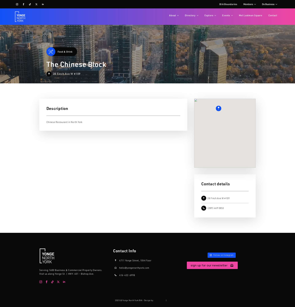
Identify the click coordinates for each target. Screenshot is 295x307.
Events (226, 15)
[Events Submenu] (233, 15)
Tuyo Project (159, 300)
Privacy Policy (173, 300)
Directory (190, 15)
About (172, 15)
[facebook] (23, 4)
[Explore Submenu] (216, 15)
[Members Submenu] (256, 4)
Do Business (268, 4)
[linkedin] (43, 4)
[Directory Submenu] (198, 15)
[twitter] (36, 4)
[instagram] (17, 4)
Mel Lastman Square (250, 15)
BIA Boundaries (228, 4)
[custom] (30, 4)
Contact (272, 15)
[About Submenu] (179, 15)
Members (248, 4)
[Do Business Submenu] (277, 4)
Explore (209, 15)
